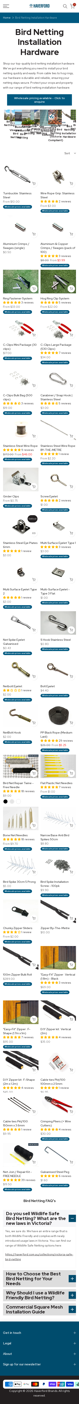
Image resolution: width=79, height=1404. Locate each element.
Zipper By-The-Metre (55, 928)
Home (7, 17)
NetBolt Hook (12, 732)
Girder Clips (11, 496)
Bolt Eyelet (48, 686)
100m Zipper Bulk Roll (17, 974)
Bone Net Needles (15, 835)
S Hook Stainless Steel (56, 640)
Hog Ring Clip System (55, 298)
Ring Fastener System (17, 298)
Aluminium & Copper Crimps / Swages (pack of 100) (58, 248)
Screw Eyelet (49, 496)
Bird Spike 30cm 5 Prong (19, 882)
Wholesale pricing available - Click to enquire (39, 100)
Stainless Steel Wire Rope (20, 446)
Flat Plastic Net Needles (57, 783)
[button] (50, 201)
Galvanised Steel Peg (55, 1172)
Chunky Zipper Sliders (17, 928)
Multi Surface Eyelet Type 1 (58, 543)
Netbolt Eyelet (12, 686)
